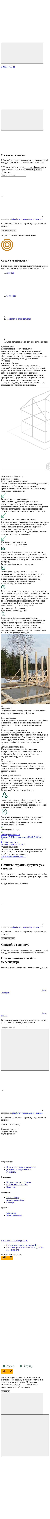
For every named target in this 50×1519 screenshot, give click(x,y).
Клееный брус (12, 1197)
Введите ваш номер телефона (14, 883)
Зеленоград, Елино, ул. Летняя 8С (21, 1245)
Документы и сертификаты (18, 1169)
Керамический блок (15, 1200)
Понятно (5, 1392)
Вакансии (10, 1187)
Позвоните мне (8, 939)
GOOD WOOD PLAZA (17, 1185)
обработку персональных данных (27, 219)
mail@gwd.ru (21, 1240)
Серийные (11, 1213)
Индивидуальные (14, 1215)
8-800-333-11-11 (8, 1240)
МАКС (37, 170)
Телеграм (29, 170)
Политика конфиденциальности (21, 1167)
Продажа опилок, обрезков (18, 1182)
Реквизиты (11, 1172)
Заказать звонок (8, 231)
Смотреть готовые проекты (13, 856)
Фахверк (10, 1202)
